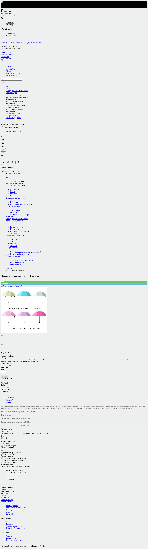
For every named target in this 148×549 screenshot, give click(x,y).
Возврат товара (7, 500)
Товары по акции (17, 181)
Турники (13, 233)
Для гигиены (15, 210)
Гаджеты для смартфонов (16, 105)
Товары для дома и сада (15, 113)
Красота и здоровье (13, 118)
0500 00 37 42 (6, 53)
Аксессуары (10, 103)
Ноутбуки (14, 202)
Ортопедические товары (19, 215)
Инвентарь (14, 229)
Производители (12, 506)
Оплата (9, 25)
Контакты (5, 498)
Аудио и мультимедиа (14, 101)
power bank (14, 190)
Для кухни (14, 242)
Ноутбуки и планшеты (14, 540)
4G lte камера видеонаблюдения (22, 260)
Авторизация (11, 35)
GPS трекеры (11, 111)
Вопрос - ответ (12, 403)
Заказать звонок (12, 75)
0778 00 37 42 (11, 67)
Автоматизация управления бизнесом (20, 95)
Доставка (9, 22)
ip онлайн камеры (17, 262)
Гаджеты (9, 536)
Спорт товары (11, 93)
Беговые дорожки (17, 227)
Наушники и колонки (18, 196)
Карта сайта (10, 514)
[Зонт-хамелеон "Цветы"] (11, 286)
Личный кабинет (7, 29)
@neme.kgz (5, 61)
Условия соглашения (14, 526)
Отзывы (9, 400)
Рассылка (4, 495)
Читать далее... (6, 363)
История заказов (7, 491)
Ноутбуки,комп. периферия (21, 204)
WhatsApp (5, 57)
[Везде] (3, 82)
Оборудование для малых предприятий (25, 252)
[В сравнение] (2, 374)
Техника (13, 246)
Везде (8, 86)
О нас (8, 522)
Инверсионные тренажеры (20, 231)
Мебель (13, 244)
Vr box (12, 192)
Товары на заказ (12, 116)
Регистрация (10, 33)
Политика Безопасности (15, 528)
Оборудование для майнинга (17, 91)
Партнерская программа (15, 510)
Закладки (4, 493)
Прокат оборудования (14, 109)
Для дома (13, 239)
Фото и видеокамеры (14, 107)
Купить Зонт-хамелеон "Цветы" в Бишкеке (33, 433)
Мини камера (15, 264)
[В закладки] (4, 374)
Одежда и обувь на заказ (19, 254)
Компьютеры (11, 99)
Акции (8, 89)
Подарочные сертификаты (16, 508)
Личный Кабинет (8, 489)
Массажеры (14, 212)
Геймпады (14, 194)
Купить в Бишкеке (8, 433)
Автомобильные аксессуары (17, 97)
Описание (10, 397)
